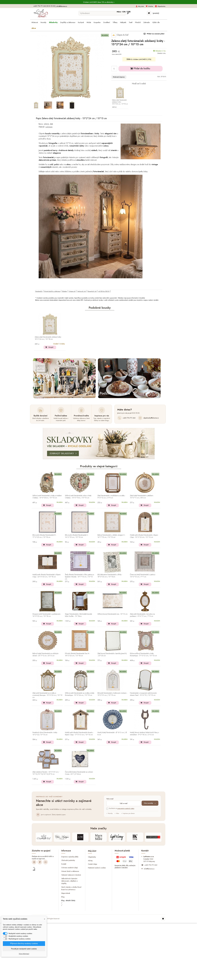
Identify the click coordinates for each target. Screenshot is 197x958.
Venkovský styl (81, 291)
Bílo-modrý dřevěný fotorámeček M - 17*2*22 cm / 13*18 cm (44, 536)
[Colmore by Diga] (153, 837)
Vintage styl (72, 291)
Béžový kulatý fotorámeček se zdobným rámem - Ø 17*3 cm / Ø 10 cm (45, 654)
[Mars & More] (98, 837)
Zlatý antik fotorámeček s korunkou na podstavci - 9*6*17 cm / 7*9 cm (142, 615)
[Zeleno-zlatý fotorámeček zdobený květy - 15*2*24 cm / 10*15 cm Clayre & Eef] (36, 105)
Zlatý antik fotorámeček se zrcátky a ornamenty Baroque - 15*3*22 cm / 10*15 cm (47, 695)
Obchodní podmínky (68, 860)
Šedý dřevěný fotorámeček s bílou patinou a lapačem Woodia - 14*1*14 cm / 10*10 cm (79, 577)
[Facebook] (40, 862)
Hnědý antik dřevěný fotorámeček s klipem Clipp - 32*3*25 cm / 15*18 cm (46, 576)
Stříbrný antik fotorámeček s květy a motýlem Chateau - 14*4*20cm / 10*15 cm (47, 497)
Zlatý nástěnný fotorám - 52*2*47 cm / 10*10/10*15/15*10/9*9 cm (45, 773)
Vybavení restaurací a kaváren (71, 875)
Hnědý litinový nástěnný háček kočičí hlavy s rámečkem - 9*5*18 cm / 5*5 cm (144, 733)
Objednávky (92, 857)
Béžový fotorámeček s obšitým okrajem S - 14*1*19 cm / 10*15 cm (111, 536)
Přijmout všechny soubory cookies (24, 943)
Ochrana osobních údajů (69, 867)
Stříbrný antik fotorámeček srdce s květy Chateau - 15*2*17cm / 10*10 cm (78, 497)
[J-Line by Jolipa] (80, 837)
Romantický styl (92, 291)
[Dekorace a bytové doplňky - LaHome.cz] (41, 13)
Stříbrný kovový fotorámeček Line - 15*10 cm (112, 614)
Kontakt (63, 864)
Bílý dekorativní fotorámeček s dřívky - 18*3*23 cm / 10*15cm (109, 576)
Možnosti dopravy (119, 77)
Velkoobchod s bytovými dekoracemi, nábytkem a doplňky (69, 881)
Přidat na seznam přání (155, 34)
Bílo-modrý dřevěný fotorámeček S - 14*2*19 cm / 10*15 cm (76, 536)
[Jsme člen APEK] (34, 869)
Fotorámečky (39, 291)
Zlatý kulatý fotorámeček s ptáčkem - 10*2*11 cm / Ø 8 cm (142, 497)
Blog (62, 897)
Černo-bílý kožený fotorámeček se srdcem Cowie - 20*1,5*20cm (79, 773)
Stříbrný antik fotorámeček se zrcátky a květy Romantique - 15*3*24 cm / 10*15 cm (79, 694)
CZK (124, 12)
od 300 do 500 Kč (104, 291)
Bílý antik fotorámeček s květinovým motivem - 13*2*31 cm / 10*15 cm (112, 694)
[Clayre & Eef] (43, 837)
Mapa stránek (65, 893)
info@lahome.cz (62, 6)
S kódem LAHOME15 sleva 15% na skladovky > (98, 2)
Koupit (51, 347)
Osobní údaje (92, 864)
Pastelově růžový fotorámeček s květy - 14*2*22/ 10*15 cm (45, 733)
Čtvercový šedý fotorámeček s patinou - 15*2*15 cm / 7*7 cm (143, 576)
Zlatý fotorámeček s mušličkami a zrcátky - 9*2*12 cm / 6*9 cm (111, 497)
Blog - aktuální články (68, 900)
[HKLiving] (135, 837)
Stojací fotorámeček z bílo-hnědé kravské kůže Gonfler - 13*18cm (78, 615)
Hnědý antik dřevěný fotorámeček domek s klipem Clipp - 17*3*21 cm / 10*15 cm (79, 733)
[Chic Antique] (62, 837)
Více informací (24, 954)
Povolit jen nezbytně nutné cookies (24, 949)
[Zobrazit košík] (149, 13)
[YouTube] (45, 862)
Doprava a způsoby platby (69, 857)
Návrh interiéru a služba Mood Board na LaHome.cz (71, 888)
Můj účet (141, 6)
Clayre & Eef (122, 34)
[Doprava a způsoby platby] (125, 860)
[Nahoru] (163, 919)
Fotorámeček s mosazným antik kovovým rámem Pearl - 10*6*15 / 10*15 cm (143, 694)
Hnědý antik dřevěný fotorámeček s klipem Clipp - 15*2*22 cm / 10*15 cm (144, 536)
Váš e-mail (109, 799)
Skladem (64, 291)
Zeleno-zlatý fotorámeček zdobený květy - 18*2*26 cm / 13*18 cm (120, 102)
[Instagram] (34, 862)
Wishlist (150, 6)
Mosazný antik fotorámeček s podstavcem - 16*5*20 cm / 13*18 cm (46, 615)
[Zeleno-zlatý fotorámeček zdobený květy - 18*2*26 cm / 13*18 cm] (119, 92)
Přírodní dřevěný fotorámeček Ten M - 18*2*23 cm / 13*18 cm (77, 654)
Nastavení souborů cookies (97, 868)
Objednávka (161, 6)
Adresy (90, 860)
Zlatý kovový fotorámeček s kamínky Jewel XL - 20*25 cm (112, 654)
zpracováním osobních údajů (125, 808)
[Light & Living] (116, 837)
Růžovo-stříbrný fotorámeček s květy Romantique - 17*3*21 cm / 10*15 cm (143, 654)
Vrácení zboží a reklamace (70, 871)
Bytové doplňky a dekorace (52, 291)
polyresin (48, 126)
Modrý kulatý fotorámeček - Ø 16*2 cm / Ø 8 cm (112, 733)
